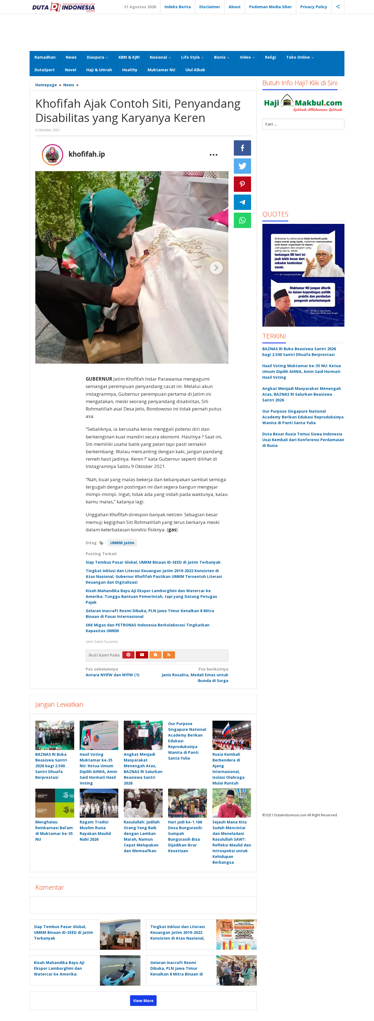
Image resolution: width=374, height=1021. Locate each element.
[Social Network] (338, 7)
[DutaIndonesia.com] (63, 6)
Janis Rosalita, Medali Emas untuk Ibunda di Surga (195, 674)
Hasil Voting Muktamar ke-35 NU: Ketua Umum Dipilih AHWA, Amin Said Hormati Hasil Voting (301, 371)
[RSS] (169, 654)
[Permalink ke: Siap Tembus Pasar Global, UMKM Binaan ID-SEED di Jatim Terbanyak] (118, 934)
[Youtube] (142, 654)
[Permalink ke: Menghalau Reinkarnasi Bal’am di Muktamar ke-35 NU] (54, 803)
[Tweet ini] (242, 166)
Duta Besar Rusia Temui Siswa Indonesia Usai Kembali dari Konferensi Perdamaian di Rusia (303, 439)
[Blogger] (155, 654)
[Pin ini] (242, 184)
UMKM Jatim (122, 542)
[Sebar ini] (242, 148)
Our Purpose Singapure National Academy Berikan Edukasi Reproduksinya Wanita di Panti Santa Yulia (303, 417)
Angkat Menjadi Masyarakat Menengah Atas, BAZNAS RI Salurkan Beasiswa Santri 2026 (301, 394)
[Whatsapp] (242, 220)
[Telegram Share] (242, 202)
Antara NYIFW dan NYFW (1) (112, 671)
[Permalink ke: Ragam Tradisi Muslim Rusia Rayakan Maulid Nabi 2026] (99, 803)
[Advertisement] (187, 31)
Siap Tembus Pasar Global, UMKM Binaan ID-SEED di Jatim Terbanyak (153, 562)
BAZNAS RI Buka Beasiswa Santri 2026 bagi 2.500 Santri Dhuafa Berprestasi (51, 766)
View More (143, 1000)
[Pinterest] (128, 654)
